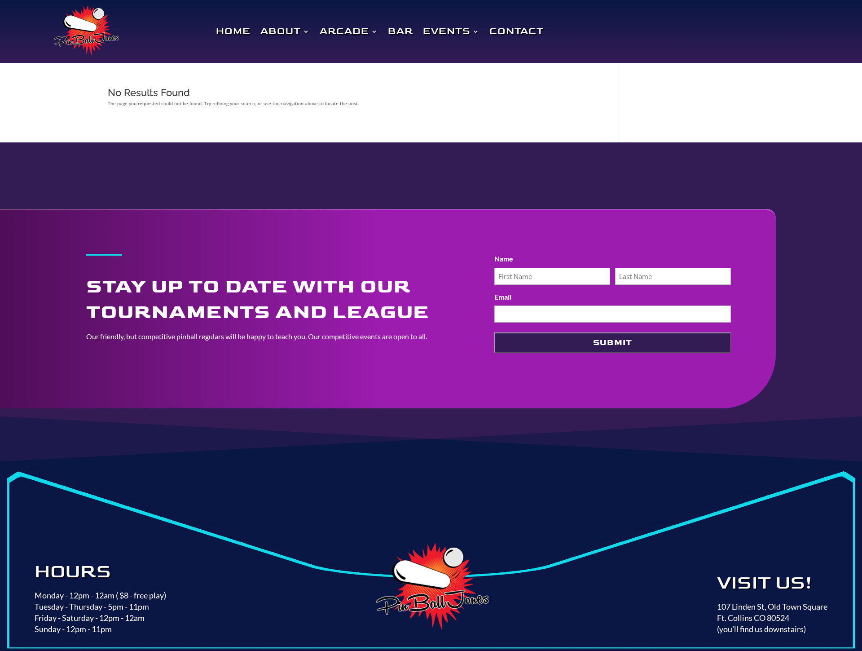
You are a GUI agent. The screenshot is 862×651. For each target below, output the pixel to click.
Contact (516, 31)
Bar (400, 31)
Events (447, 31)
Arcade (344, 31)
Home (233, 31)
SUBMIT (612, 342)
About (280, 31)
